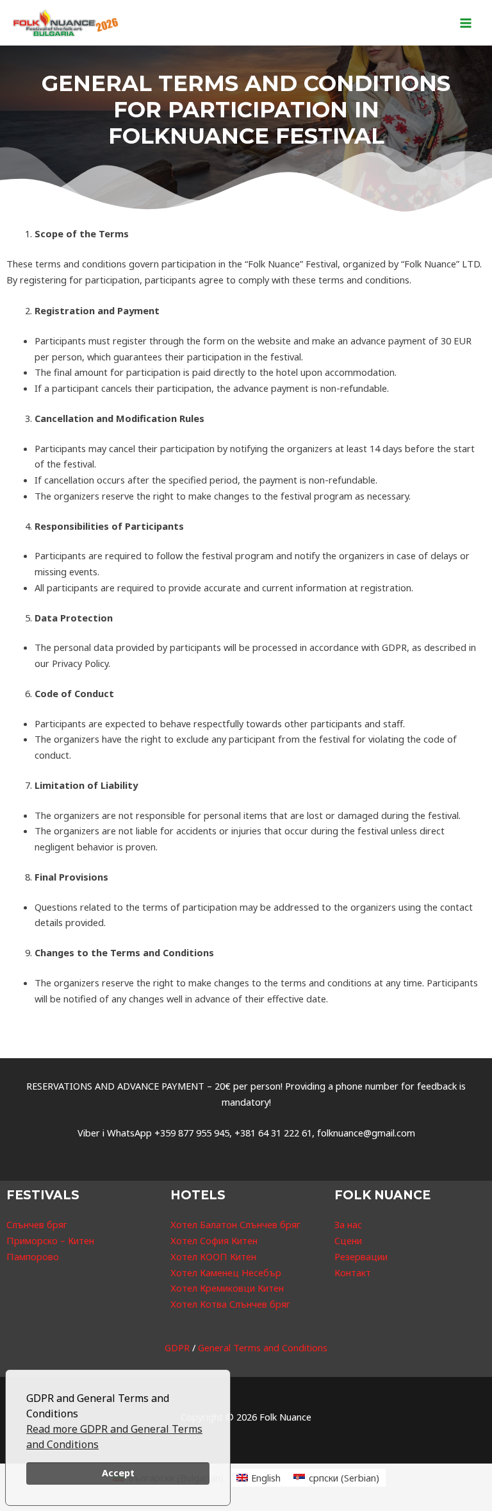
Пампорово (32, 1256)
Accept (118, 1473)
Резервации (361, 1256)
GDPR (177, 1347)
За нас (348, 1224)
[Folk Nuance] (66, 23)
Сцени (348, 1240)
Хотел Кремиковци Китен (227, 1287)
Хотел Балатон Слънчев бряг (235, 1224)
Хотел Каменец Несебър (225, 1272)
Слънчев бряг (36, 1224)
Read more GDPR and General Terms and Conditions (114, 1436)
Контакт (352, 1272)
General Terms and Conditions (262, 1347)
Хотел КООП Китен (213, 1256)
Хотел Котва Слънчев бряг (230, 1303)
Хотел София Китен (214, 1240)
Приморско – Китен (50, 1240)
